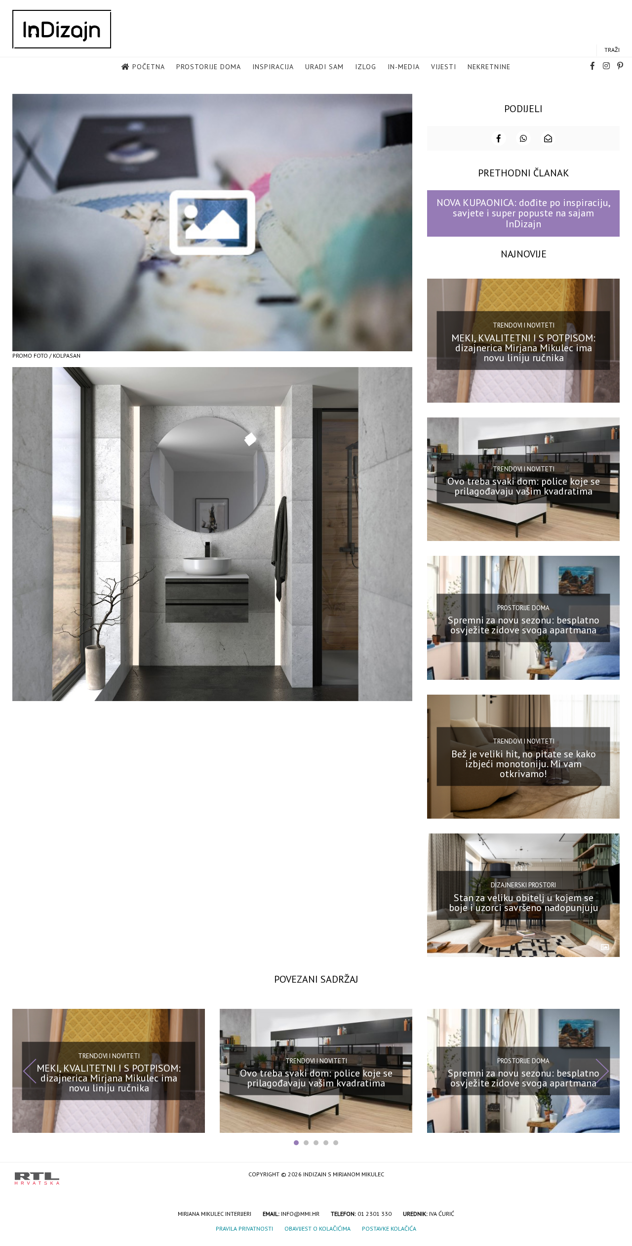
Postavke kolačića (389, 1228)
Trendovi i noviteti (523, 325)
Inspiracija (273, 66)
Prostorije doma (208, 66)
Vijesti (443, 66)
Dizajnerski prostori (523, 885)
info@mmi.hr (300, 1213)
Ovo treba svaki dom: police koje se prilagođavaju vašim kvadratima (523, 486)
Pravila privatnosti (244, 1228)
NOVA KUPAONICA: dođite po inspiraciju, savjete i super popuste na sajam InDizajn (523, 213)
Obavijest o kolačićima (317, 1228)
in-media (404, 66)
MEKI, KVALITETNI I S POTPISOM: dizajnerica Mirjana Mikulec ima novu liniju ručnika (523, 347)
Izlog (365, 66)
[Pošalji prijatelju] (548, 138)
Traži (612, 49)
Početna (148, 66)
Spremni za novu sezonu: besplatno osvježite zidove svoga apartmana (523, 625)
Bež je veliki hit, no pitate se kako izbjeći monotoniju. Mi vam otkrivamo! (523, 764)
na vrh (607, 1175)
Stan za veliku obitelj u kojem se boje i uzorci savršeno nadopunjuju (523, 902)
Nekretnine (489, 66)
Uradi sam (324, 66)
